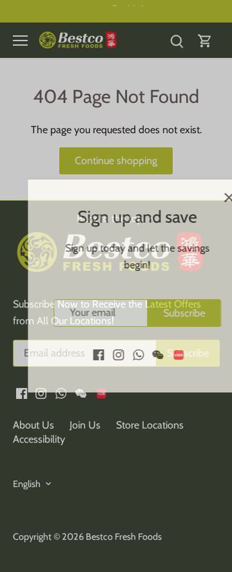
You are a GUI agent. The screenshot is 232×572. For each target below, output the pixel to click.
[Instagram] (97, 354)
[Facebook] (78, 354)
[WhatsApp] (117, 354)
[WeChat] (137, 354)
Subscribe (163, 313)
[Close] (208, 197)
